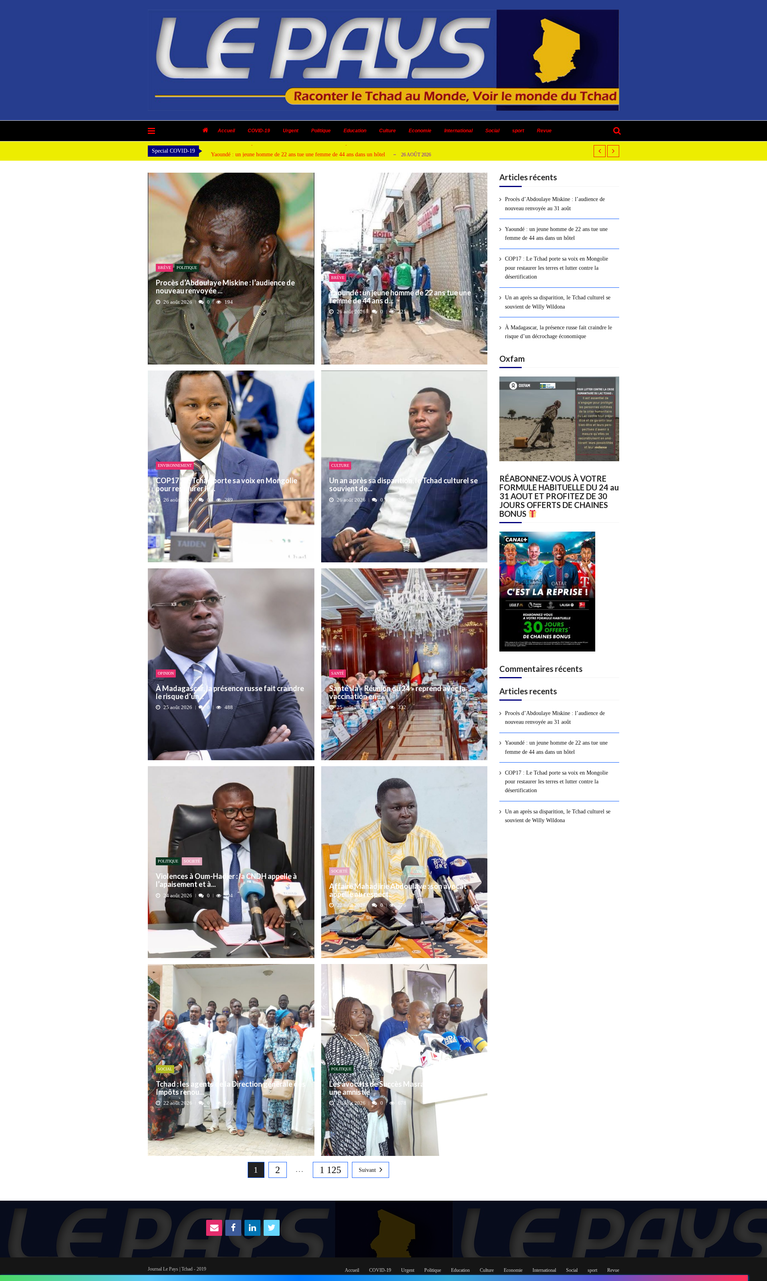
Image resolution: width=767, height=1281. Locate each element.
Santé (337, 673)
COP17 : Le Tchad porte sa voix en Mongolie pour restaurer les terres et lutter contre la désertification (556, 268)
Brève (164, 267)
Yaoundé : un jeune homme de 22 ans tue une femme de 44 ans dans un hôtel (298, 154)
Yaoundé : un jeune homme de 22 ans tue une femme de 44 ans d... (400, 297)
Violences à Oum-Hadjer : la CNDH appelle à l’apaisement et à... (226, 881)
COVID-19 (259, 130)
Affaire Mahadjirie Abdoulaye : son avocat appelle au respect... (398, 890)
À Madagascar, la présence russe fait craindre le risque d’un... (230, 693)
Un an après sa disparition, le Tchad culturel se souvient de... (403, 485)
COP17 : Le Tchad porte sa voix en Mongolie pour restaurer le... (226, 485)
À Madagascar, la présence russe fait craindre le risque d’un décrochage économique (558, 332)
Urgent (290, 130)
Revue (544, 130)
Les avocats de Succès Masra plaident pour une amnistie (399, 1088)
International (458, 130)
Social (492, 130)
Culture (387, 130)
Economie (420, 130)
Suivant (367, 1170)
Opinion (166, 673)
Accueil (226, 130)
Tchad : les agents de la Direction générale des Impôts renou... (231, 1088)
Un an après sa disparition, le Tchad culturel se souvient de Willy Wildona (557, 302)
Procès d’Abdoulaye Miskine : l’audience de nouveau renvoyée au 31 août (555, 203)
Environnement (175, 465)
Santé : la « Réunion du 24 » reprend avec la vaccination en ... (397, 693)
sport (518, 130)
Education (355, 130)
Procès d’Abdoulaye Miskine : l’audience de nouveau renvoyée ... (225, 287)
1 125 (330, 1170)
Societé (192, 861)
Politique (321, 130)
